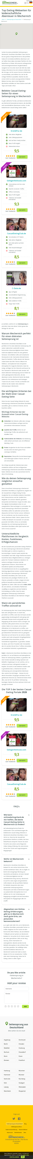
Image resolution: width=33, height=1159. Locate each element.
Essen (20, 1056)
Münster (21, 1075)
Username (9, 989)
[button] (14, 1157)
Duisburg (22, 1048)
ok (23, 1157)
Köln (5, 1083)
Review (8, 994)
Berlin (6, 1044)
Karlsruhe (7, 1079)
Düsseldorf (22, 1052)
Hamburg (7, 1071)
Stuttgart (22, 1083)
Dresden (21, 1044)
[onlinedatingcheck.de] (10, 3)
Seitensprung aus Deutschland (14, 19)
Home (3, 19)
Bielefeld (6, 1048)
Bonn (5, 1056)
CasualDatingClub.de (16, 233)
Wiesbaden (22, 1087)
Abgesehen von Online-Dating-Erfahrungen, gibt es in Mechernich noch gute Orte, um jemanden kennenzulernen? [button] (14, 915)
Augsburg (7, 1040)
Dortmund (22, 1040)
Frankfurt (22, 1060)
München (22, 1071)
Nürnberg (22, 1079)
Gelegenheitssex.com (16, 180)
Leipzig (6, 1087)
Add (25, 1006)
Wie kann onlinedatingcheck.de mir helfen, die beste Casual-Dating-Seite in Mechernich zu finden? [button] (14, 820)
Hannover (7, 1075)
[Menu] (25, 3)
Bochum (6, 1052)
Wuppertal (22, 1091)
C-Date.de (16, 288)
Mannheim (7, 1091)
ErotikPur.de (16, 131)
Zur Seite (22, 157)
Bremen (6, 1060)
